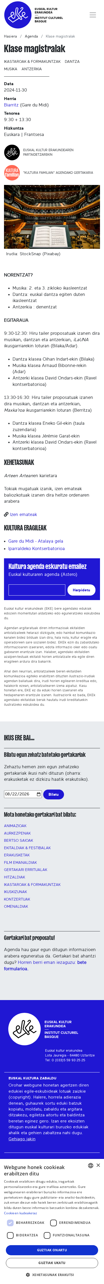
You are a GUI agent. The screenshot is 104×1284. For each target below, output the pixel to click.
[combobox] (90, 1165)
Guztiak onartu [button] (52, 1250)
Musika (10, 69)
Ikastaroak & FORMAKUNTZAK (32, 885)
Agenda (31, 36)
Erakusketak (17, 855)
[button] (52, 1274)
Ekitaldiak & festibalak (27, 848)
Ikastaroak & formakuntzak (32, 62)
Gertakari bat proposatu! (29, 938)
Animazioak (15, 826)
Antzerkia (32, 69)
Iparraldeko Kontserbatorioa (36, 548)
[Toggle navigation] (93, 15)
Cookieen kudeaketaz (20, 1213)
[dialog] (52, 1221)
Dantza (72, 62)
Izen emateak (23, 514)
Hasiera (10, 36)
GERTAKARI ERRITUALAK (25, 870)
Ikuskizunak (15, 892)
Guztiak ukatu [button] (51, 1263)
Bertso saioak (18, 841)
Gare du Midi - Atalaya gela (35, 541)
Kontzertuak (17, 899)
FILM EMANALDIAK (20, 863)
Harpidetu (81, 590)
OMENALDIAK (16, 907)
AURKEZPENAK (17, 833)
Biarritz (11, 105)
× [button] (98, 1165)
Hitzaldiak (14, 877)
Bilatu (54, 794)
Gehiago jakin (22, 1139)
